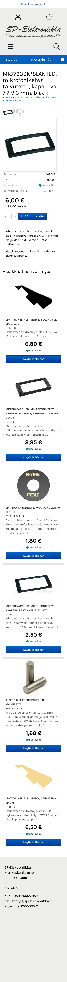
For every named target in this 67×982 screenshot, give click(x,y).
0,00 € (47, 191)
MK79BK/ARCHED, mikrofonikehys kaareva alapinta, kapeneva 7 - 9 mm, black (32, 414)
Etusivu (11, 59)
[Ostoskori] (49, 17)
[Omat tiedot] (18, 17)
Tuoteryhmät (41, 59)
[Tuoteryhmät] (10, 46)
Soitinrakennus (23, 97)
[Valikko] (62, 59)
